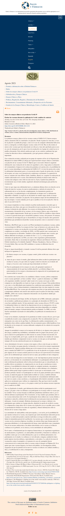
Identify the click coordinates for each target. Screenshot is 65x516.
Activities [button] (30, 25)
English (30, 59)
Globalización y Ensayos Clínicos (16, 94)
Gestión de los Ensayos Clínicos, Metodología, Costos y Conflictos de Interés (30, 105)
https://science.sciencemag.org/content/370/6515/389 (44, 472)
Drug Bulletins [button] (32, 29)
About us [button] (30, 21)
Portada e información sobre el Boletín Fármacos (21, 86)
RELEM (30, 36)
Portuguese (31, 63)
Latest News (31, 33)
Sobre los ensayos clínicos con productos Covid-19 (22, 92)
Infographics (31, 48)
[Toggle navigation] (60, 17)
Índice (8, 89)
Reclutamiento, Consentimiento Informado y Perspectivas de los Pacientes (29, 102)
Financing (30, 40)
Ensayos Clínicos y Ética (13, 97)
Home (8, 108)
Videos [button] (30, 44)
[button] (29, 67)
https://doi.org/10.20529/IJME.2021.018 (17, 126)
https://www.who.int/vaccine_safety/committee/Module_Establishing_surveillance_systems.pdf (33, 477)
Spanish (30, 56)
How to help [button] (31, 52)
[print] (57, 112)
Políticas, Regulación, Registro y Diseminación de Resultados (25, 100)
